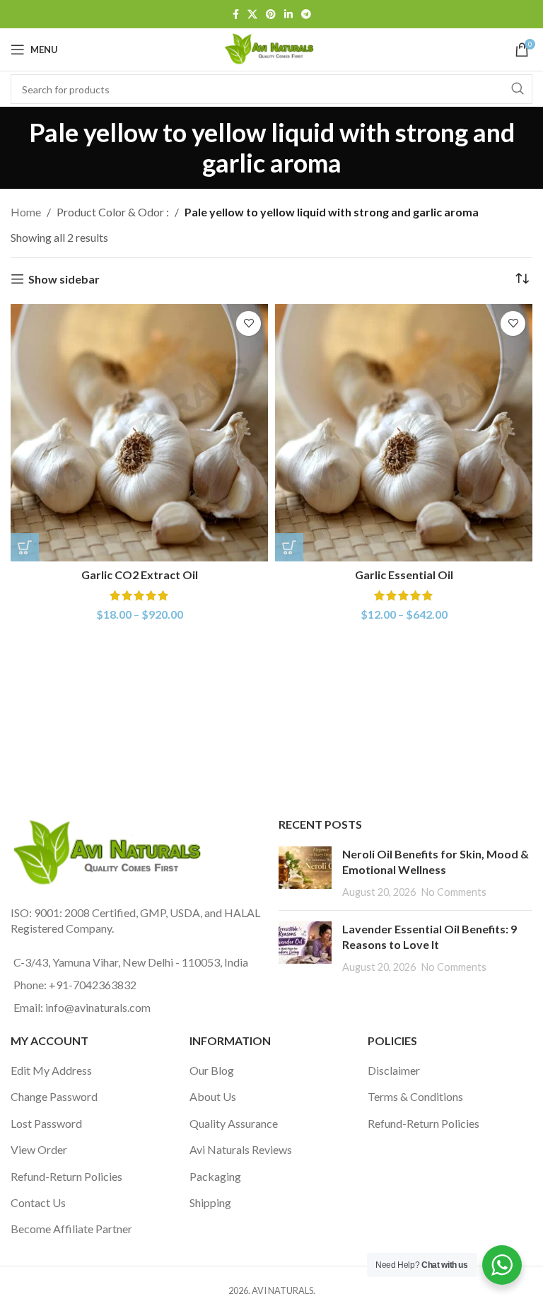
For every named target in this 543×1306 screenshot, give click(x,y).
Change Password (54, 1096)
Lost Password (46, 1123)
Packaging (215, 1176)
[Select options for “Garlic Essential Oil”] (289, 547)
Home (26, 211)
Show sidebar (64, 279)
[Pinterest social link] (271, 14)
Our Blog (211, 1070)
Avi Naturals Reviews (240, 1149)
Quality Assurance (233, 1123)
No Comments (453, 892)
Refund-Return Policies (66, 1176)
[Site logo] (271, 47)
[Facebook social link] (235, 14)
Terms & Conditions (415, 1096)
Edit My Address (51, 1070)
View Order (39, 1149)
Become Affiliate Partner (71, 1228)
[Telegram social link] (306, 14)
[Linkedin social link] (288, 14)
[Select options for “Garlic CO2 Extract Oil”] (25, 547)
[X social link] (252, 14)
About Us (212, 1096)
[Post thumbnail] (305, 872)
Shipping (210, 1202)
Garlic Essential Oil (404, 574)
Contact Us (38, 1202)
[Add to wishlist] (248, 323)
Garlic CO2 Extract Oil (139, 574)
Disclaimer (394, 1070)
